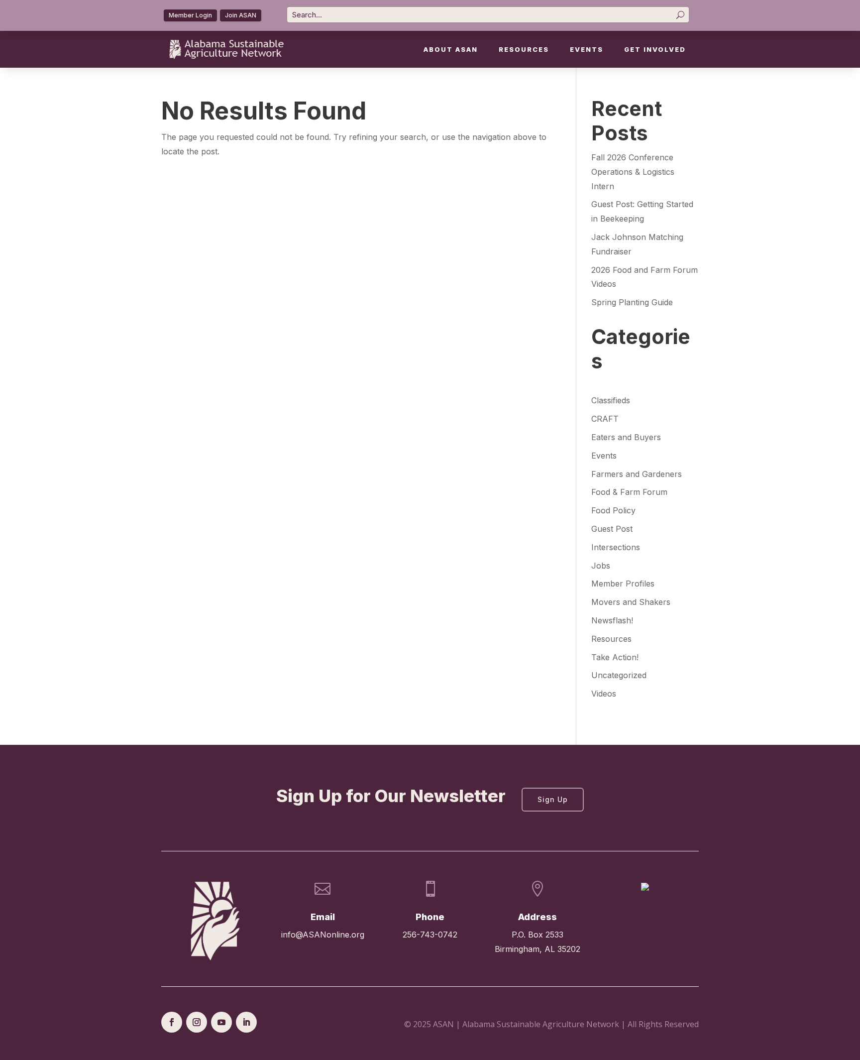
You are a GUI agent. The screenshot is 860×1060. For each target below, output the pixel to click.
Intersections (615, 547)
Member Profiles (622, 584)
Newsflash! (612, 620)
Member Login (190, 15)
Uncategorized (618, 675)
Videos (603, 694)
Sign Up (553, 799)
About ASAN (451, 49)
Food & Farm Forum (629, 492)
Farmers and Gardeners (636, 474)
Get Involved (655, 49)
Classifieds (610, 400)
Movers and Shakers (630, 602)
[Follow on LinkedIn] (246, 1022)
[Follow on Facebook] (171, 1022)
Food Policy (613, 510)
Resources (524, 49)
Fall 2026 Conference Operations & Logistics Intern (632, 171)
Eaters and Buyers (626, 437)
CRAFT (605, 419)
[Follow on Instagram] (196, 1022)
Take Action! (615, 657)
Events (586, 49)
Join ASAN (240, 15)
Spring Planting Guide (632, 302)
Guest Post (612, 529)
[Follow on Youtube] (221, 1022)
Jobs (600, 566)
